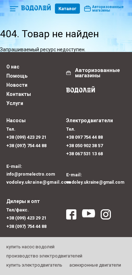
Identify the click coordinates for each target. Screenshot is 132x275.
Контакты (18, 94)
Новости (16, 85)
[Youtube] (88, 216)
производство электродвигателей (44, 255)
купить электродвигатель (34, 265)
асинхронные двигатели (95, 265)
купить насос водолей (30, 246)
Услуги (14, 103)
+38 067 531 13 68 (84, 153)
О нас (12, 67)
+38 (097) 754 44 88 (26, 145)
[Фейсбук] (71, 216)
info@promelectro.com (30, 174)
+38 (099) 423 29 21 (26, 137)
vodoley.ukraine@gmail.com (36, 182)
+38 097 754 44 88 (84, 137)
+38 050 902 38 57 (84, 145)
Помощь (16, 76)
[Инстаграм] (106, 216)
